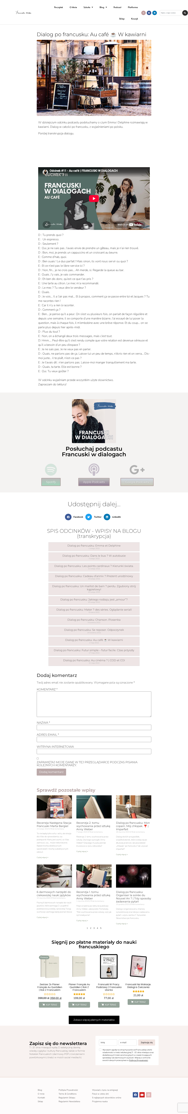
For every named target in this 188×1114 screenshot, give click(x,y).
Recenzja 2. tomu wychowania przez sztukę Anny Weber (93, 826)
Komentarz (47, 689)
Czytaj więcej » (42, 857)
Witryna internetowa (55, 746)
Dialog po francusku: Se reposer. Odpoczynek (94, 630)
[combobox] (171, 13)
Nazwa (43, 722)
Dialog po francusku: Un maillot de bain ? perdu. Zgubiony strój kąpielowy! (94, 588)
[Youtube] (142, 1094)
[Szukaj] (185, 13)
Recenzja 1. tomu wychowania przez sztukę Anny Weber (93, 895)
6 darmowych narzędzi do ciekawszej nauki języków (54, 893)
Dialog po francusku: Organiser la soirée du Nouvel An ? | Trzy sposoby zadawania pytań (133, 896)
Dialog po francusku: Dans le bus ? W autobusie (94, 555)
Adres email (48, 734)
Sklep (122, 18)
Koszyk (134, 18)
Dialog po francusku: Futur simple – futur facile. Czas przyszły (94, 650)
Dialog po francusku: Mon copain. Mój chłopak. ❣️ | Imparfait (133, 826)
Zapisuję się (147, 1042)
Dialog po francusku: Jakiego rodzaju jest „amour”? (94, 599)
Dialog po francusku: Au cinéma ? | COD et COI (94, 660)
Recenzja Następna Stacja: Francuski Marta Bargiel (54, 824)
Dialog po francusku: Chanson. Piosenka (94, 619)
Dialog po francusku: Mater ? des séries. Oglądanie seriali (94, 609)
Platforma (133, 7)
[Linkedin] (154, 13)
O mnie (73, 7)
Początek (58, 7)
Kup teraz (51, 1004)
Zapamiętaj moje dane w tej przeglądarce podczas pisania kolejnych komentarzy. (87, 764)
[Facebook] (149, 13)
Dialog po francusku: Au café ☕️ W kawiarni (94, 640)
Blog (102, 7)
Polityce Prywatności (138, 1060)
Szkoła (87, 7)
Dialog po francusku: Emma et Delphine (94, 545)
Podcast (117, 7)
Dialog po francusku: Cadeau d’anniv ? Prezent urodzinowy (94, 576)
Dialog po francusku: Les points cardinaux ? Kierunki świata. (94, 566)
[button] (75, 517)
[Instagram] (143, 13)
